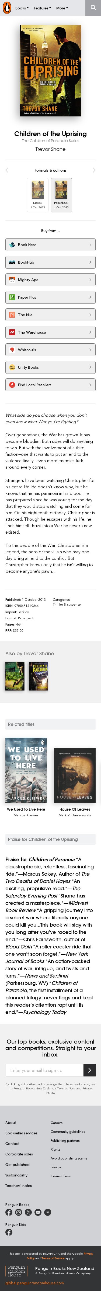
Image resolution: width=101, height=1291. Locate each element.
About (10, 1122)
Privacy (56, 1167)
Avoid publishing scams (69, 1158)
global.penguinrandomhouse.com (34, 1283)
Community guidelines (68, 1131)
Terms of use (61, 1175)
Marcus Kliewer (26, 814)
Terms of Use (66, 1088)
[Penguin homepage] (7, 8)
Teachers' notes (18, 1185)
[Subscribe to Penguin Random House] (89, 1070)
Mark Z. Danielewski (75, 814)
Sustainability (16, 1175)
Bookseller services (21, 1133)
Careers (56, 1122)
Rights (55, 1149)
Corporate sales (19, 1154)
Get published (17, 1164)
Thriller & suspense (67, 604)
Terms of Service (53, 1258)
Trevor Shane (51, 149)
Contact (12, 1143)
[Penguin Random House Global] (20, 1270)
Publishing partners (65, 1140)
